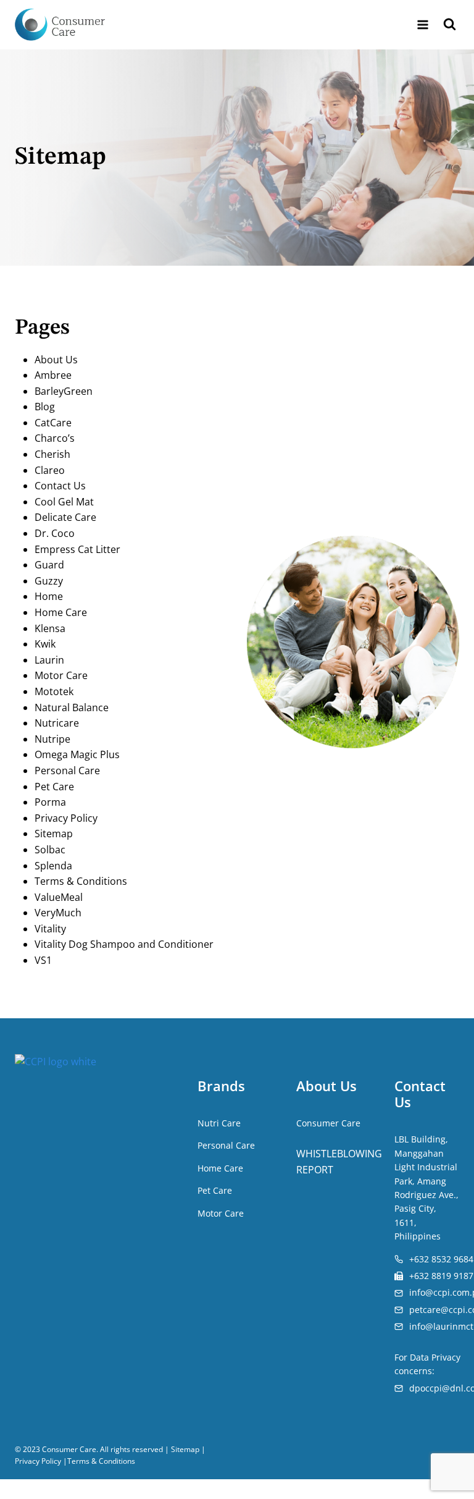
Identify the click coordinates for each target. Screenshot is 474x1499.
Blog (45, 406)
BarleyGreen (64, 391)
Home (49, 596)
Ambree (53, 375)
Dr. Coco (55, 533)
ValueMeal (59, 897)
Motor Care (61, 675)
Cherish (52, 454)
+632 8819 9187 (441, 1276)
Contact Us (60, 485)
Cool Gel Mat (64, 502)
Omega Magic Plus (77, 754)
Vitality (50, 928)
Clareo (50, 470)
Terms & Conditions (81, 881)
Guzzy (49, 581)
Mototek (54, 691)
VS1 (43, 960)
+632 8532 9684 (441, 1259)
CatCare (53, 422)
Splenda (53, 865)
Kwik (45, 644)
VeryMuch (58, 912)
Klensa (50, 628)
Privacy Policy (66, 818)
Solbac (50, 849)
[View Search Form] (449, 25)
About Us (56, 359)
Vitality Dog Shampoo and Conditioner (124, 944)
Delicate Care (65, 517)
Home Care (61, 612)
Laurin (49, 660)
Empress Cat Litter (77, 549)
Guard (49, 565)
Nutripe (52, 739)
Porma (50, 802)
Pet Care (54, 786)
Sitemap (54, 833)
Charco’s (55, 438)
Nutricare (57, 723)
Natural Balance (72, 707)
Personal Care (67, 770)
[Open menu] (422, 24)
